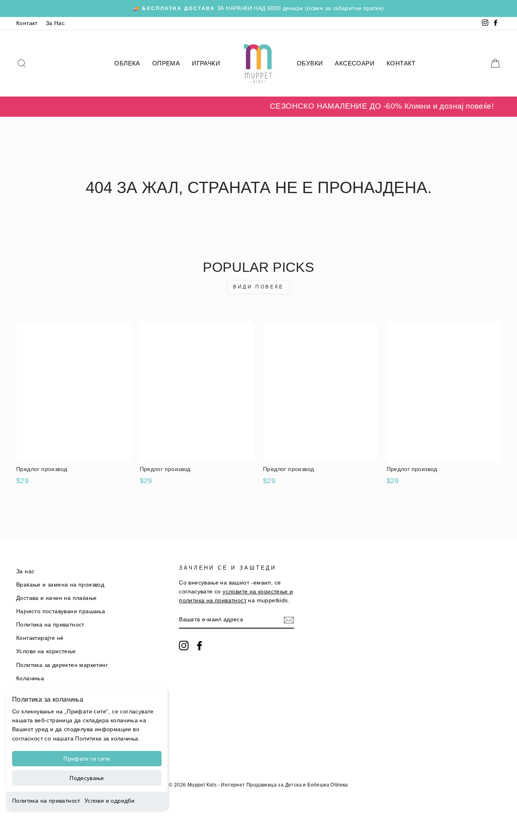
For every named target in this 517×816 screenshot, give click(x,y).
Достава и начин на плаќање (56, 598)
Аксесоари (354, 63)
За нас (25, 571)
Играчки (206, 63)
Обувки (310, 63)
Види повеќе (258, 287)
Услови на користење (46, 651)
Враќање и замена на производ (60, 585)
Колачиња (30, 678)
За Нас (55, 23)
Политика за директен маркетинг (62, 665)
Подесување (86, 778)
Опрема (166, 63)
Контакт (27, 23)
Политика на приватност (46, 800)
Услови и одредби (109, 800)
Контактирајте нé (39, 638)
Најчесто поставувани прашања (60, 611)
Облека (127, 63)
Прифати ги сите (86, 758)
